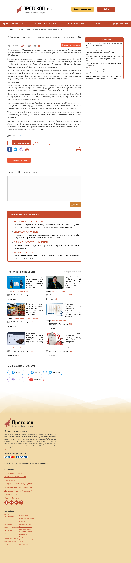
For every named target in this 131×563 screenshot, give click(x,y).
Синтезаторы (8, 530)
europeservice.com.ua (11, 538)
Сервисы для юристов (45, 23)
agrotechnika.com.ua (10, 533)
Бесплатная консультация (29, 221)
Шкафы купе (23, 534)
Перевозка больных (25, 527)
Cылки (21, 547)
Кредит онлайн (11, 494)
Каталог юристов (76, 23)
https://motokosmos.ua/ (11, 527)
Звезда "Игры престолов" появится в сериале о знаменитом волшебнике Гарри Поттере (104, 78)
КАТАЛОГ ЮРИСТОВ (24, 252)
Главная (11, 29)
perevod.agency (9, 536)
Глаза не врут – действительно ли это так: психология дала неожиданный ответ (104, 52)
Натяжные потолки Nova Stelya (27, 540)
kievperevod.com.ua (10, 547)
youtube (37, 380)
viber (18, 380)
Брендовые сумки (24, 537)
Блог (98, 23)
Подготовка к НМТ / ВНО (27, 518)
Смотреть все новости (72, 272)
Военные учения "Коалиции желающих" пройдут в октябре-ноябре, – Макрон (104, 72)
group (37, 372)
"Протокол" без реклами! (15, 476)
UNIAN (21, 135)
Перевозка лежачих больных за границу (25, 530)
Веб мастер (8, 524)
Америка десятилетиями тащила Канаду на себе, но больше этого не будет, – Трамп (104, 58)
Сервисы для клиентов (13, 23)
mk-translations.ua (10, 541)
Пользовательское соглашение (18, 487)
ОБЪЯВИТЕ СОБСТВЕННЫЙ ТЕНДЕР (31, 242)
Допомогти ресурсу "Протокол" (18, 491)
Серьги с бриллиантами (9, 515)
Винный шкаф (23, 515)
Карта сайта (9, 480)
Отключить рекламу (71, 45)
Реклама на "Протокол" (14, 473)
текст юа (7, 544)
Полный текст (9, 450)
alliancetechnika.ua (10, 519)
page (18, 372)
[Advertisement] (104, 123)
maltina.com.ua (24, 544)
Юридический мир (120, 23)
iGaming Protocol (11, 498)
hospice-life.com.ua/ (25, 524)
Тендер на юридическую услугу (18, 484)
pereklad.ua (23, 521)
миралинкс (7, 522)
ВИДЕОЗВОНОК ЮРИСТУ (26, 231)
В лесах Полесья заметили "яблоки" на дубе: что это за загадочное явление (104, 45)
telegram (57, 372)
